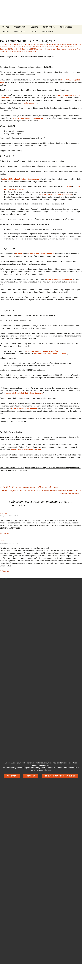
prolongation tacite (30, 51)
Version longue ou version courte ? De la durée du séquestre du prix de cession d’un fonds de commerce (42, 492)
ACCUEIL (5, 27)
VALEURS (6, 32)
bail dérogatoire (30, 103)
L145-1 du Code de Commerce (18, 49)
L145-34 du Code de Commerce (41, 49)
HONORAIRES (19, 32)
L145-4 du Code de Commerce (63, 49)
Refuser (31, 776)
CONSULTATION (49, 27)
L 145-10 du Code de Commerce (43, 47)
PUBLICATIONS (48, 32)
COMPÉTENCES (66, 27)
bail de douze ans (25, 47)
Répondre (5, 533)
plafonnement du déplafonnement (11, 51)
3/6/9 (28, 44)
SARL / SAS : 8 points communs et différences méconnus (29, 487)
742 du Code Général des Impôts (42, 44)
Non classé (18, 44)
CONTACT (33, 32)
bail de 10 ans (13, 47)
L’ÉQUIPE (34, 27)
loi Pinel (77, 49)
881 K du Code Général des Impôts (66, 44)
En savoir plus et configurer (60, 776)
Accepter (11, 776)
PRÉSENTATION (20, 27)
